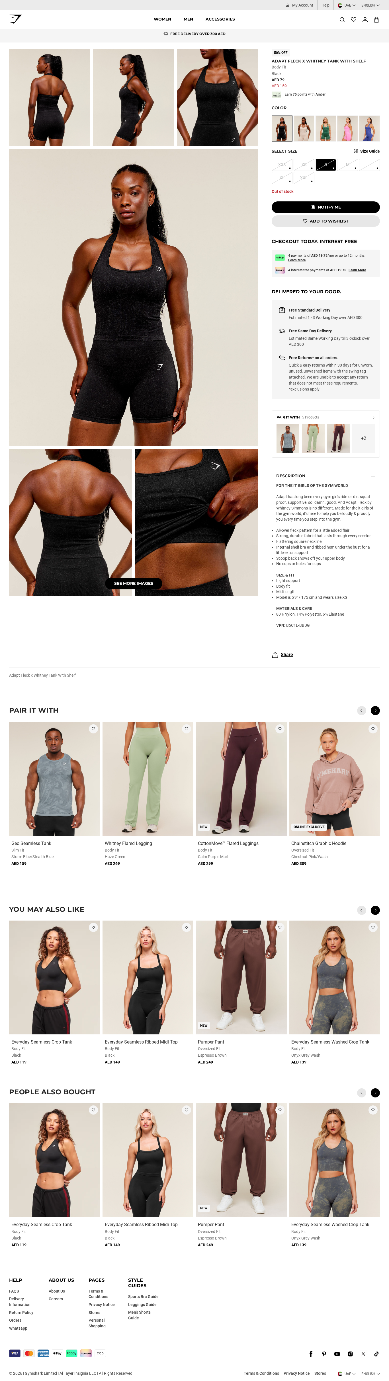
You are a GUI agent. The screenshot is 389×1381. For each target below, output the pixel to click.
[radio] (282, 128)
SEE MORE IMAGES (133, 583)
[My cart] (376, 20)
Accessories (220, 19)
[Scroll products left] (361, 710)
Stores (320, 1373)
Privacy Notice (297, 1373)
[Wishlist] (353, 19)
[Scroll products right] (375, 710)
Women (162, 19)
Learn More (297, 260)
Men (188, 19)
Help (325, 5)
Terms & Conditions (261, 1373)
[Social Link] (311, 1353)
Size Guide (370, 151)
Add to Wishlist (329, 221)
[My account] (365, 19)
